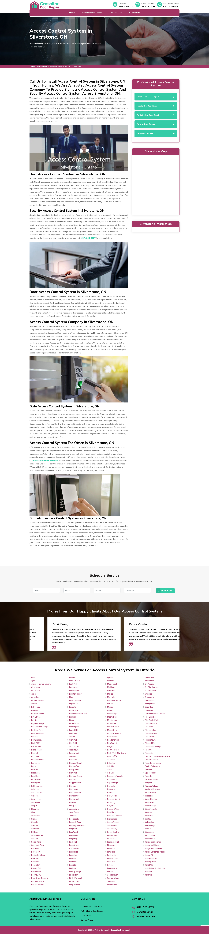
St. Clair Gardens (152, 687)
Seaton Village (113, 878)
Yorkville (148, 875)
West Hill (149, 796)
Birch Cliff (35, 743)
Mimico (110, 707)
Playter (110, 806)
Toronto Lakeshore (153, 763)
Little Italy (73, 875)
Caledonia (35, 789)
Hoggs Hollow (75, 783)
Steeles (148, 694)
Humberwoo (74, 796)
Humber (72, 786)
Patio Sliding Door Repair (92, 911)
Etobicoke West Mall (78, 713)
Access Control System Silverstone (65, 66)
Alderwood (35, 687)
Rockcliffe (111, 855)
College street (37, 835)
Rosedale (111, 862)
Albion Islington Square (41, 684)
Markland (111, 690)
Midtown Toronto (114, 700)
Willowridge (150, 825)
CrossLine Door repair (121, 930)
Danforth (35, 848)
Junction (73, 816)
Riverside (111, 852)
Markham (111, 687)
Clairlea (34, 819)
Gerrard (72, 736)
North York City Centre (116, 753)
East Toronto (74, 681)
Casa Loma (36, 799)
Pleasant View (113, 809)
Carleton (34, 796)
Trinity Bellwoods (152, 766)
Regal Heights (113, 832)
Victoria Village (151, 786)
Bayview (34, 720)
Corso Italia (36, 842)
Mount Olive (112, 730)
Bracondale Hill (37, 759)
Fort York (73, 733)
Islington (73, 806)
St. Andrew (149, 684)
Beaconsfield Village (40, 727)
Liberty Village (75, 871)
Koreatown (73, 845)
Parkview (111, 789)
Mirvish (110, 710)
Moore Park (112, 717)
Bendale (34, 736)
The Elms (149, 727)
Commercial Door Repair (91, 906)
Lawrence (73, 862)
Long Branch (74, 885)
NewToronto (112, 743)
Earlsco (72, 677)
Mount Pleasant (114, 733)
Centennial (35, 802)
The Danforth (151, 723)
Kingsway (73, 839)
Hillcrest (72, 779)
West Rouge (150, 806)
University (149, 769)
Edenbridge (74, 690)
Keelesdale (74, 819)
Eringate (72, 707)
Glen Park (73, 740)
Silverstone (42, 66)
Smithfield (149, 681)
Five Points (74, 723)
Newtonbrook (113, 740)
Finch (71, 720)
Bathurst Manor (37, 713)
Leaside (72, 865)
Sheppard (111, 881)
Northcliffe (112, 756)
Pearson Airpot (113, 799)
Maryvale (111, 697)
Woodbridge (150, 835)
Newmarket (112, 736)
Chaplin (34, 806)
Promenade (112, 819)
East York (73, 684)
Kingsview (73, 835)
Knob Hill (73, 842)
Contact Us (134, 12)
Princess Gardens (114, 816)
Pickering (111, 802)
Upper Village (150, 773)
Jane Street (74, 812)
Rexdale (110, 839)
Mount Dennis (113, 727)
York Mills (149, 865)
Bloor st (34, 753)
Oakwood (111, 769)
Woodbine (149, 832)
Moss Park (111, 723)
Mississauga (112, 713)
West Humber (151, 799)
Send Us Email (148, 6)
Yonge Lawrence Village (155, 852)
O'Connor (111, 759)
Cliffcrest (35, 829)
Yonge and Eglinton (153, 842)
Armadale (35, 697)
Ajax (33, 681)
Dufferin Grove (37, 881)
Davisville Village (38, 855)
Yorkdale (148, 871)
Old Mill (110, 773)
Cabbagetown (37, 786)
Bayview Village (37, 723)
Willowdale (149, 822)
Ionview (72, 802)
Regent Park (112, 835)
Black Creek (36, 746)
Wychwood (150, 839)
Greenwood (74, 753)
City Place (35, 816)
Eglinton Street (75, 694)
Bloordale (35, 756)
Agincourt (35, 677)
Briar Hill (34, 769)
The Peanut (150, 736)
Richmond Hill (113, 842)
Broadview (35, 773)
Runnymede (112, 868)
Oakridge (111, 763)
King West (73, 832)
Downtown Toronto (39, 878)
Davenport (35, 852)
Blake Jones (36, 750)
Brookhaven (36, 779)
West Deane (150, 792)
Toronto (148, 776)
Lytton (110, 677)
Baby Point (36, 707)
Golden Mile (74, 746)
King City (73, 829)
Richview (111, 845)
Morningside (112, 720)
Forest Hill (73, 730)
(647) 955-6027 (170, 6)
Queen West (112, 825)
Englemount (74, 704)
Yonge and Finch (152, 845)
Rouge (110, 865)
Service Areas (87, 920)
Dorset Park (36, 868)
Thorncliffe (150, 743)
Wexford (149, 816)
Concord (34, 839)
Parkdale (111, 786)
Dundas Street (37, 885)
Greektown (73, 750)
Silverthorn (149, 677)
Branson (34, 766)
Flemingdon (74, 727)
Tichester (149, 753)
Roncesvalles (113, 858)
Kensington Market (77, 825)
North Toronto (113, 750)
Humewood (74, 799)
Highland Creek (75, 776)
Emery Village (75, 700)
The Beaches (150, 717)
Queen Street (113, 822)
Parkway (110, 792)
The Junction (150, 730)
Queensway (112, 829)
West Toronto (151, 809)
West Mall (149, 802)
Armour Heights (37, 700)
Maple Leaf (112, 684)
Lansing (72, 858)
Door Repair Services (92, 12)
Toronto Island (151, 759)
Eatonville (73, 687)
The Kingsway (151, 733)
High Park (73, 773)
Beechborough (37, 733)
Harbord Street (75, 763)
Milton (110, 704)
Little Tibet (74, 881)
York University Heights (155, 868)
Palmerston (112, 779)
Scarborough (112, 875)
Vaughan (148, 783)
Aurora (34, 704)
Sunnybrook (150, 704)
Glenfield (73, 743)
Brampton (35, 763)
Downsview (36, 875)
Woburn (148, 829)
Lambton (73, 855)
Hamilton (73, 759)
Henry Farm (74, 769)
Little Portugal (75, 878)
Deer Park (35, 858)
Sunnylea (149, 707)
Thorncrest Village (153, 746)
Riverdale (111, 848)
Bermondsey (36, 740)
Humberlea (73, 789)
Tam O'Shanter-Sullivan (155, 713)
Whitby (148, 819)
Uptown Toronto (152, 779)
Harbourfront (74, 766)
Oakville (110, 766)
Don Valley (35, 865)
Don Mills (35, 862)
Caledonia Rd (36, 792)
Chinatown (35, 809)
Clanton (34, 825)
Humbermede (75, 792)
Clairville (34, 822)
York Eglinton (150, 862)
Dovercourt (36, 871)
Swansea (149, 710)
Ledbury (72, 868)
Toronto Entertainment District (158, 756)
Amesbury (35, 690)
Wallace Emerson (152, 789)
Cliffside (34, 832)
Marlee (110, 694)
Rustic (110, 871)
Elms (71, 697)
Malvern (110, 681)
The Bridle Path (151, 720)
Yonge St (149, 855)
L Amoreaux (74, 848)
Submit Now (167, 590)
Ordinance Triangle (115, 776)
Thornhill (148, 750)
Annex (33, 694)
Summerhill (149, 700)
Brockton (35, 776)
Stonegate (149, 697)
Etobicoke (73, 710)
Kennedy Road (75, 822)
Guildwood (73, 756)
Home (72, 12)
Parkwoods (112, 796)
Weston (148, 812)
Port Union (111, 812)
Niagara (110, 746)
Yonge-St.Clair (151, 858)
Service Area (116, 12)
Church (34, 812)
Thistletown (150, 740)
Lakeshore (73, 852)
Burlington (35, 783)
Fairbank (72, 717)
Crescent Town (37, 845)
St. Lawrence (150, 690)
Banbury (34, 710)
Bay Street (36, 717)
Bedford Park (37, 730)
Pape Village (112, 783)
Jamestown (74, 809)
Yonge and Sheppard (153, 848)
